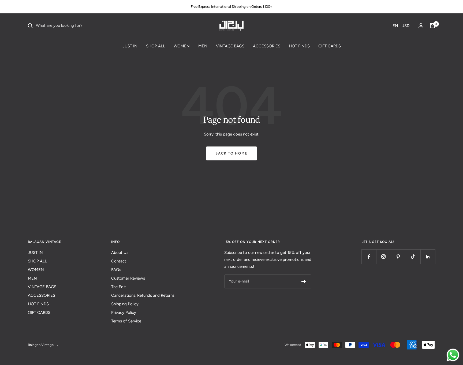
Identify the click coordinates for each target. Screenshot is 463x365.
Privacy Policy (123, 312)
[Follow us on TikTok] (413, 256)
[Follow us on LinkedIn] (427, 256)
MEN (202, 45)
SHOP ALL (155, 45)
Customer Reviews (128, 278)
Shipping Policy (125, 304)
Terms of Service (126, 321)
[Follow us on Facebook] (368, 256)
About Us (119, 252)
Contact (118, 261)
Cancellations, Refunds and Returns (142, 295)
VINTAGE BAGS (230, 45)
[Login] (421, 25)
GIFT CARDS (329, 45)
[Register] (303, 281)
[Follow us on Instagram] (383, 256)
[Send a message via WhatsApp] (453, 355)
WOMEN (182, 45)
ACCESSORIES (266, 45)
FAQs (116, 269)
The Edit (118, 286)
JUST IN (129, 45)
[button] (401, 25)
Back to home (231, 153)
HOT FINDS (299, 45)
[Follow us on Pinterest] (398, 256)
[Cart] (432, 25)
